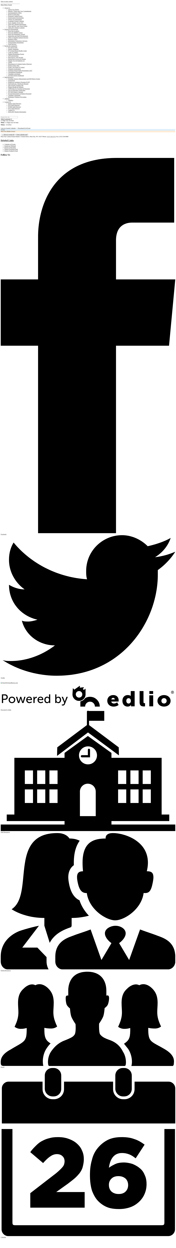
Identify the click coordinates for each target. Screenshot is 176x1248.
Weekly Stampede (13, 49)
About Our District (13, 9)
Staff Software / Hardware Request (18, 84)
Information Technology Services (17, 41)
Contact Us (11, 110)
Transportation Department (16, 42)
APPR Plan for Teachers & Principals (19, 89)
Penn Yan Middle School (15, 32)
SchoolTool (11, 80)
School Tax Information (15, 19)
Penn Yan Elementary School (16, 34)
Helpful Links (7, 140)
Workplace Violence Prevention (17, 97)
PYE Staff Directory (14, 108)
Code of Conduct (13, 52)
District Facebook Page (11, 149)
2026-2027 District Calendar (16, 28)
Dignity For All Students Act (16, 61)
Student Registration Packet (16, 54)
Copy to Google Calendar (8, 128)
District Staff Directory (14, 103)
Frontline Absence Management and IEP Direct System (24, 79)
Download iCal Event (24, 128)
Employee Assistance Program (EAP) (19, 82)
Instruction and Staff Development (18, 36)
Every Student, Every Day (15, 23)
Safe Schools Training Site (15, 85)
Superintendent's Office (15, 13)
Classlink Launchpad (14, 74)
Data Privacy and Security (15, 57)
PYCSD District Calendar (15, 92)
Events (3, 130)
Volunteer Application (14, 69)
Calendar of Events (9, 144)
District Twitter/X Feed (11, 151)
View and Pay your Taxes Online (17, 26)
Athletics (10, 100)
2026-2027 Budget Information (17, 24)
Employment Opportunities (16, 18)
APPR (10, 62)
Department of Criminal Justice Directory (20, 64)
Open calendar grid (21, 134)
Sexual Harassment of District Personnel (19, 93)
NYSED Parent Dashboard (16, 75)
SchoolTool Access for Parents (17, 59)
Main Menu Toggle (6, 5)
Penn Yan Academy (13, 31)
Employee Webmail (10, 146)
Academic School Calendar (16, 21)
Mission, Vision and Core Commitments (19, 11)
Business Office (12, 39)
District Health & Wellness (15, 87)
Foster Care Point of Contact (16, 67)
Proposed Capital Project (15, 16)
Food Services (12, 44)
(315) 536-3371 (51, 136)
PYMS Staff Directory (14, 107)
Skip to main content (7, 1)
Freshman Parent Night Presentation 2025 (20, 70)
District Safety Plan (13, 65)
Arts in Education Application (16, 90)
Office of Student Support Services (18, 37)
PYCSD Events (12, 47)
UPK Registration (13, 56)
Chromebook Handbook (15, 72)
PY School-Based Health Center (17, 51)
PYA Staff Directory (14, 105)
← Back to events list (8, 134)
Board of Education (13, 14)
